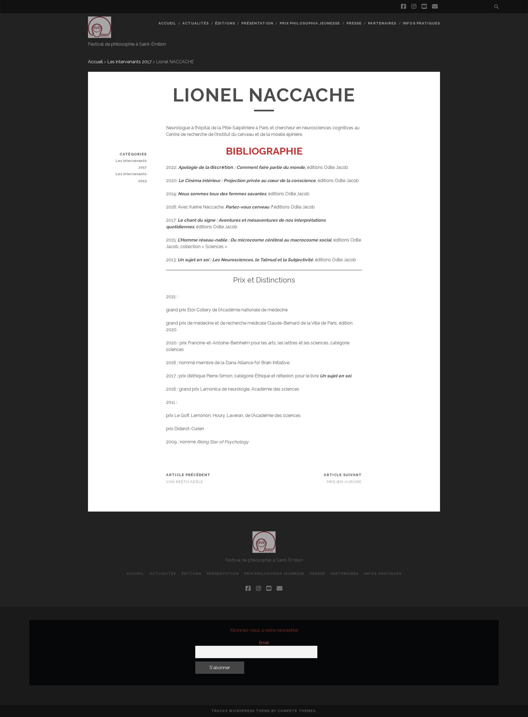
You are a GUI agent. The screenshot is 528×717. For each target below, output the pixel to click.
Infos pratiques (421, 23)
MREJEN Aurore (344, 482)
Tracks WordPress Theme (240, 711)
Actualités (195, 23)
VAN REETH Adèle (184, 482)
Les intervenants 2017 (129, 61)
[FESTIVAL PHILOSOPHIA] (99, 35)
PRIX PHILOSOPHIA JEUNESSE (310, 23)
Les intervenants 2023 (131, 177)
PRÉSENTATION (257, 23)
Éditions (225, 23)
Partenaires (382, 23)
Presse (354, 23)
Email (264, 642)
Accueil (167, 23)
